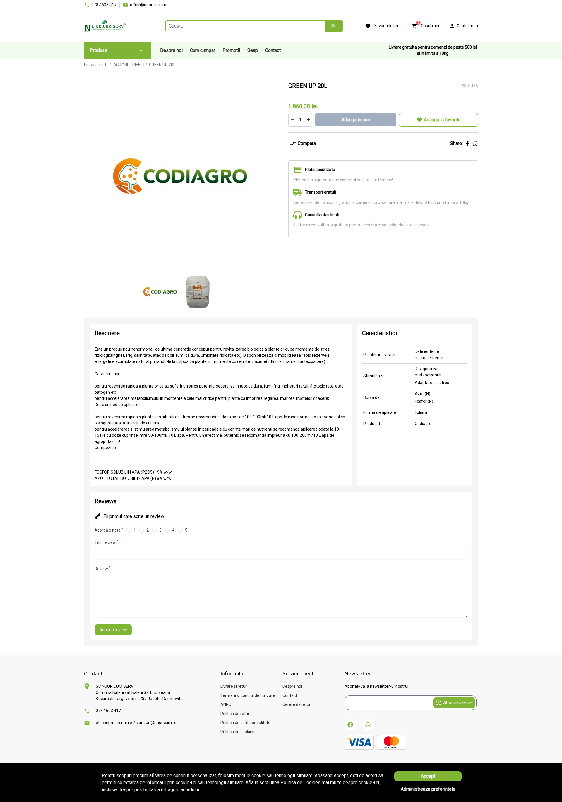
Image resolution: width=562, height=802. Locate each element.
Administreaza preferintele (428, 789)
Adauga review (113, 629)
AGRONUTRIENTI (128, 64)
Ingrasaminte (96, 64)
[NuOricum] (105, 26)
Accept (428, 776)
